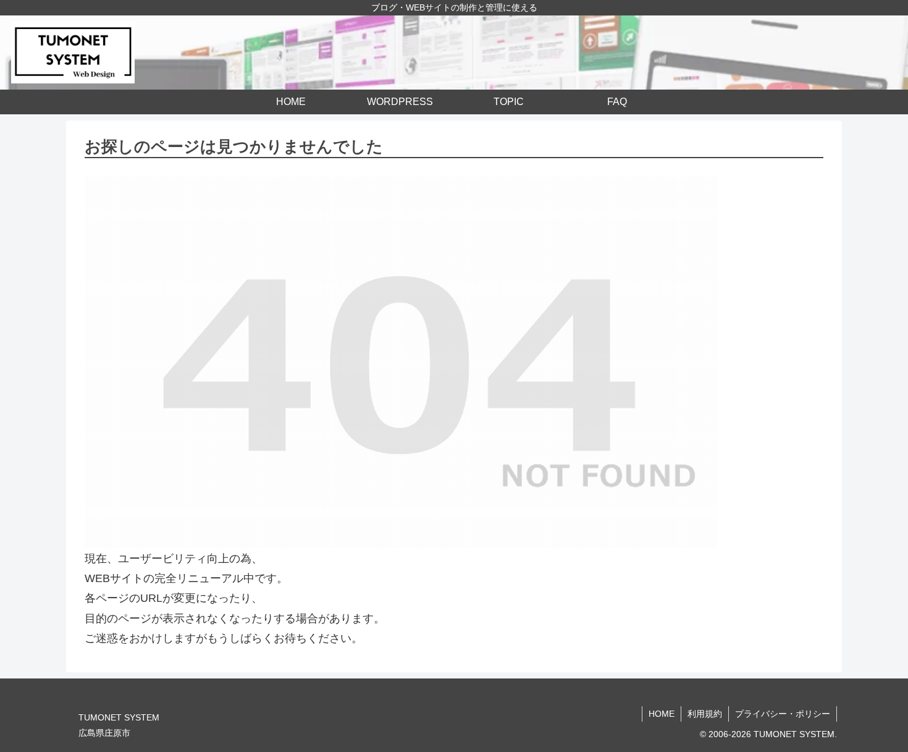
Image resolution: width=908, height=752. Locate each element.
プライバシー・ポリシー (782, 714)
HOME (662, 714)
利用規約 (704, 714)
